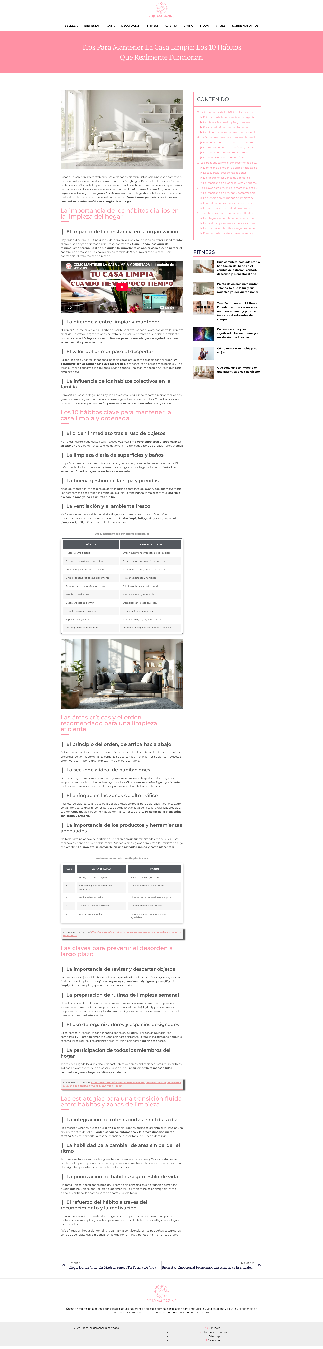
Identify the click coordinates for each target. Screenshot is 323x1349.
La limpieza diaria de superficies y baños (228, 147)
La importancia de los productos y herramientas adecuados (230, 182)
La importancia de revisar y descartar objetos (230, 192)
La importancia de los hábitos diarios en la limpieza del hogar (229, 112)
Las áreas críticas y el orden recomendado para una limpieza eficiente (229, 162)
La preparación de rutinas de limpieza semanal (230, 198)
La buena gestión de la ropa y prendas (227, 152)
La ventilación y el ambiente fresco (224, 157)
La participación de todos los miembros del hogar (230, 208)
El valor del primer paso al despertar (225, 127)
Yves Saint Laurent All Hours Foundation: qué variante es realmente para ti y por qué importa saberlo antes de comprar (237, 311)
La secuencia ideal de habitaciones (224, 172)
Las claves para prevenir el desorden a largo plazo (229, 187)
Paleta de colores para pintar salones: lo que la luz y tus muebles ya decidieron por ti (237, 288)
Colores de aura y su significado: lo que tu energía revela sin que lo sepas (237, 333)
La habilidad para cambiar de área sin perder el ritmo (230, 223)
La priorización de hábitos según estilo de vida (230, 228)
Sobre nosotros (245, 25)
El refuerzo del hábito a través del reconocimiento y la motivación (230, 233)
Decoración (130, 25)
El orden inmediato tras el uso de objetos (228, 142)
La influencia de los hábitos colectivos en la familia (230, 132)
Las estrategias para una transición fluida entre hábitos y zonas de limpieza (229, 213)
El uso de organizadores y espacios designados (230, 203)
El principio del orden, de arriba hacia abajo (230, 167)
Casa (111, 25)
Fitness (153, 25)
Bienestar (92, 25)
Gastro (171, 25)
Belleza (71, 25)
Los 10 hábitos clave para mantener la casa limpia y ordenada (229, 137)
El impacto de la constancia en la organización (230, 117)
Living (188, 25)
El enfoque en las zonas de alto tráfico (226, 177)
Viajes (220, 25)
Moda (204, 25)
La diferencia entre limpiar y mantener (227, 122)
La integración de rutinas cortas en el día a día (230, 218)
